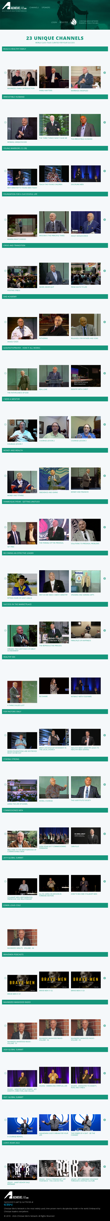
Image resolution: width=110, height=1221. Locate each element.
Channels (34, 7)
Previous (5, 72)
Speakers (46, 7)
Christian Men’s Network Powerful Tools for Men (88, 22)
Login (54, 22)
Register (64, 22)
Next (104, 72)
